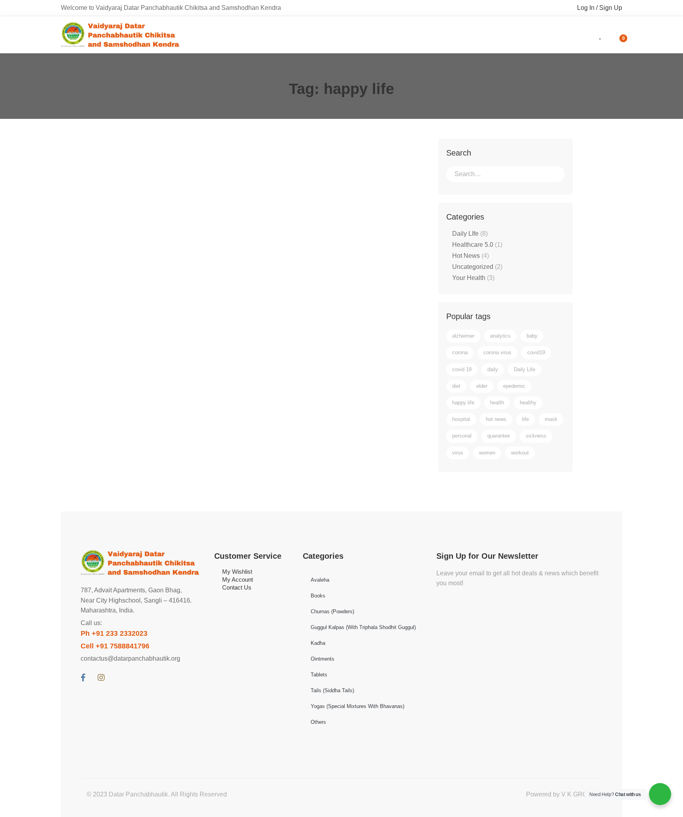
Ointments (322, 659)
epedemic (514, 386)
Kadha (318, 643)
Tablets (319, 675)
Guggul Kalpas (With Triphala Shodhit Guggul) (363, 627)
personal (462, 436)
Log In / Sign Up (599, 7)
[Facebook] (83, 678)
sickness (536, 436)
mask (551, 419)
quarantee (498, 436)
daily (492, 369)
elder (481, 386)
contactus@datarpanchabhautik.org (130, 658)
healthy (528, 403)
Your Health (473, 277)
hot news (496, 419)
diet (456, 386)
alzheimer (463, 336)
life (525, 419)
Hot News (470, 255)
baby (532, 336)
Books (318, 596)
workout (520, 453)
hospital (461, 419)
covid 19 (462, 369)
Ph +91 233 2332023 (114, 633)
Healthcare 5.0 (477, 244)
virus (457, 453)
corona (460, 352)
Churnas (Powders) (332, 611)
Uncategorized (477, 266)
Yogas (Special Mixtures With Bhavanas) (357, 706)
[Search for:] (505, 174)
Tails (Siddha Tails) (332, 690)
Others (318, 722)
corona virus (497, 352)
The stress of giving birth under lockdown (194, 185)
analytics (500, 336)
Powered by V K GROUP (561, 794)
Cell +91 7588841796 (115, 646)
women (487, 453)
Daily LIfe (470, 233)
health (497, 403)
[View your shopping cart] (618, 35)
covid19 (536, 352)
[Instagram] (101, 678)
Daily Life (524, 369)
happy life (463, 403)
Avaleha (320, 580)
